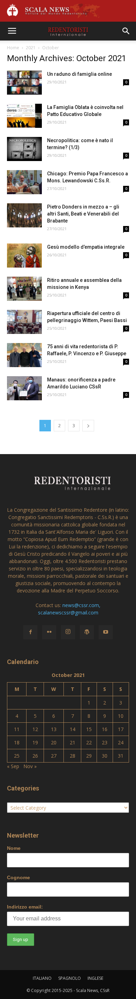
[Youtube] (106, 632)
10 (120, 716)
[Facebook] (30, 632)
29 (89, 755)
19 (35, 742)
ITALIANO (42, 978)
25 (17, 755)
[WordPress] (87, 632)
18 (17, 742)
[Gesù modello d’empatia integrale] (24, 255)
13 (53, 729)
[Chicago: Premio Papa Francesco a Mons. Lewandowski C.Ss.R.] (24, 182)
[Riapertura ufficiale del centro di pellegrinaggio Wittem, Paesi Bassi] (24, 322)
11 (17, 729)
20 (53, 742)
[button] (126, 31)
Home (13, 48)
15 (89, 729)
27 (53, 755)
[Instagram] (68, 632)
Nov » (30, 766)
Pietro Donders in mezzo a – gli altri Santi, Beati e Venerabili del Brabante (83, 214)
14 (72, 729)
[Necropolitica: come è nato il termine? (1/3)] (24, 149)
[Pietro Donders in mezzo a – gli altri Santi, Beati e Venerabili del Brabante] (24, 215)
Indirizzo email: (25, 907)
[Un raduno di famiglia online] (24, 83)
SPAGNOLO (69, 978)
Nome (14, 848)
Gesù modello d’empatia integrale (85, 247)
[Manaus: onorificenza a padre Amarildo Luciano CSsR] (24, 388)
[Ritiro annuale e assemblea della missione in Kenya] (24, 289)
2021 (31, 48)
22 (89, 742)
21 (72, 742)
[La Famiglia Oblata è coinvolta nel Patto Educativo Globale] (24, 116)
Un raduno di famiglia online (79, 74)
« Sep (13, 766)
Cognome (18, 877)
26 (35, 755)
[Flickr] (49, 632)
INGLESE (95, 978)
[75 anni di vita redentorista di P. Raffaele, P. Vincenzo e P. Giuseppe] (24, 355)
